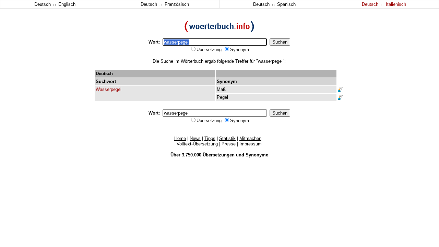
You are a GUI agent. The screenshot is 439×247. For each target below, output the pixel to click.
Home (180, 138)
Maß (221, 89)
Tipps (209, 138)
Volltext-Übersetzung (197, 143)
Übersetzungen (219, 154)
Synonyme (257, 154)
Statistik (227, 138)
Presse (229, 143)
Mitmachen (250, 138)
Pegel (222, 97)
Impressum (250, 143)
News (195, 138)
